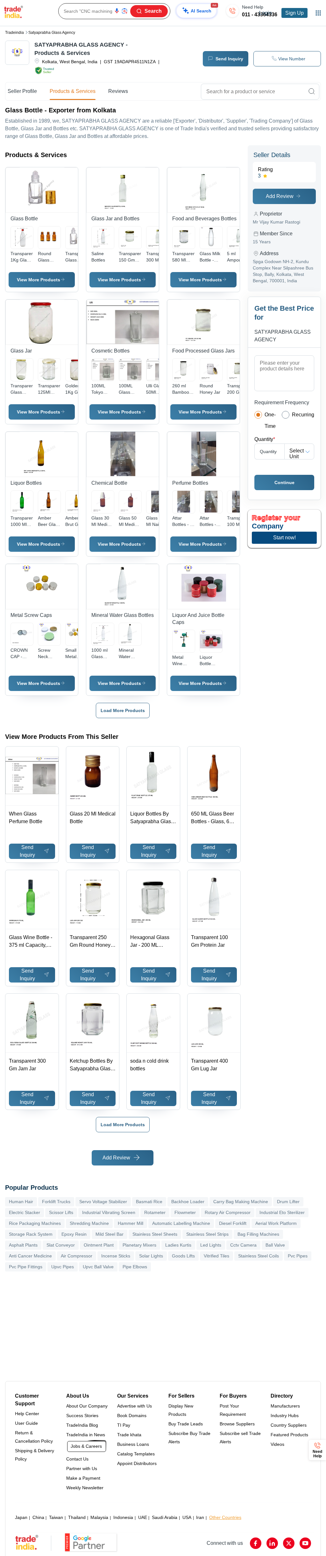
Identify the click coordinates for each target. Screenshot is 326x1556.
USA (186, 1517)
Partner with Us (81, 1468)
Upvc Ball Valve (98, 1266)
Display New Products (180, 1410)
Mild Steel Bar (110, 1234)
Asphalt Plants (23, 1245)
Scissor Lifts (61, 1212)
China (38, 1517)
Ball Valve (275, 1245)
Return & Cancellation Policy (34, 1437)
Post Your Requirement (233, 1410)
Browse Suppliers (237, 1423)
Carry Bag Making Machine (240, 1201)
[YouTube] (305, 1543)
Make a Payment (83, 1478)
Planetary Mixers (139, 1245)
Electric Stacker (24, 1212)
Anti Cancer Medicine (30, 1255)
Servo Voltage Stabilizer (103, 1201)
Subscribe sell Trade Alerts (240, 1437)
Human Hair (21, 1201)
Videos (277, 1444)
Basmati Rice (149, 1201)
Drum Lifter (288, 1201)
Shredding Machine (89, 1223)
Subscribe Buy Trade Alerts (189, 1437)
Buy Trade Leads (185, 1423)
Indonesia (123, 1517)
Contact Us (77, 1458)
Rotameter (155, 1212)
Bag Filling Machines (258, 1234)
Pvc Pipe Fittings (25, 1266)
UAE (142, 1517)
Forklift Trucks (56, 1201)
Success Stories (82, 1415)
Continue (284, 482)
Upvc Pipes (62, 1266)
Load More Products (123, 710)
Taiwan (56, 1517)
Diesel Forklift (232, 1223)
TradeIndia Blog (82, 1425)
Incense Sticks (115, 1255)
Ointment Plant (99, 1245)
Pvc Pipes (298, 1255)
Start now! (284, 537)
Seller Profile (22, 91)
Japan (21, 1517)
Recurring (303, 414)
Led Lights (210, 1245)
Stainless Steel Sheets (154, 1234)
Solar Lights (151, 1255)
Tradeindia (14, 32)
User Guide (26, 1423)
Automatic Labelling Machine (181, 1223)
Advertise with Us (134, 1405)
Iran (200, 1517)
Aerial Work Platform (276, 1223)
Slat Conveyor (60, 1245)
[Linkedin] (272, 1543)
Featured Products (289, 1434)
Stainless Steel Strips (207, 1234)
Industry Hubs (285, 1415)
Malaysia (99, 1517)
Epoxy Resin (74, 1234)
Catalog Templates (136, 1453)
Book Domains (131, 1415)
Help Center (27, 1413)
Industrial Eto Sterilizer (282, 1212)
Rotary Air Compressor (228, 1212)
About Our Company (87, 1405)
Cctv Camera (243, 1245)
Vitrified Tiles (216, 1255)
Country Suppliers (289, 1425)
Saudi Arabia (164, 1517)
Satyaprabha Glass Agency (51, 32)
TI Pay (123, 1425)
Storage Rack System (31, 1234)
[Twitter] (288, 1543)
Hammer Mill (130, 1223)
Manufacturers (285, 1405)
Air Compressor (76, 1255)
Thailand (77, 1517)
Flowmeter (185, 1212)
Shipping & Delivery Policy (34, 1454)
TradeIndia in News (85, 1434)
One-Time (270, 420)
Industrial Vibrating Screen (108, 1212)
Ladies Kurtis (178, 1245)
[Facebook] (255, 1543)
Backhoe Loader (187, 1201)
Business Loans (133, 1444)
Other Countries (225, 1517)
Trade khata (129, 1434)
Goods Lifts (183, 1255)
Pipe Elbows (135, 1266)
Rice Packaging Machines (35, 1223)
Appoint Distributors (137, 1463)
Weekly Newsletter (84, 1487)
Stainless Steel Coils (258, 1255)
